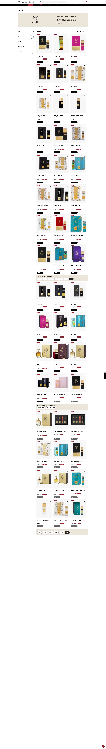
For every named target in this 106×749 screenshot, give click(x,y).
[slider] (18, 37)
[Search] (40, 1)
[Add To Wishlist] (50, 36)
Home (18, 7)
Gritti (37, 53)
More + (71, 279)
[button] (39, 57)
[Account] (84, 1)
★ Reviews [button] (105, 375)
